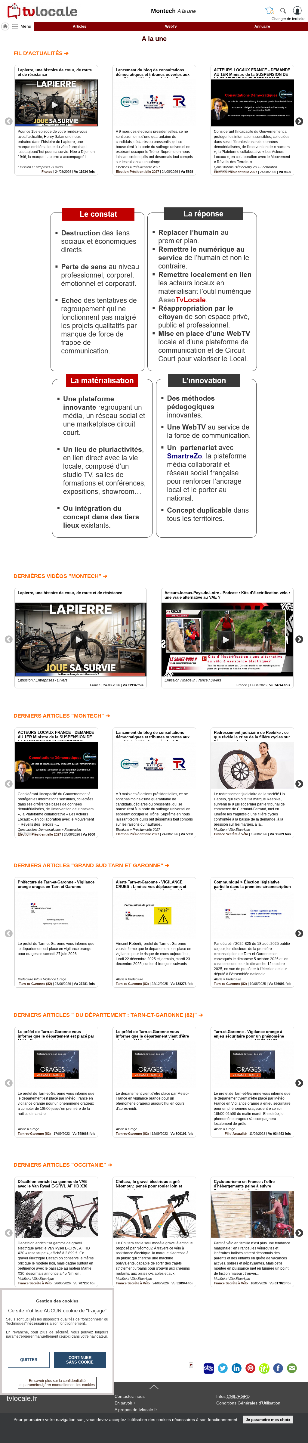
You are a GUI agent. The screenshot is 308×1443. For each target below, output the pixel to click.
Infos (233, 1396)
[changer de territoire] (269, 10)
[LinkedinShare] (236, 1368)
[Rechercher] (283, 10)
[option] (56, 120)
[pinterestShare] (250, 1368)
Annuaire (262, 26)
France (47, 171)
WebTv (171, 26)
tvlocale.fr (22, 1398)
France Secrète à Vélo (231, 834)
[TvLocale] (41, 10)
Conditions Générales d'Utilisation (248, 1403)
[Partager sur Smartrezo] (209, 1368)
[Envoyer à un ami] (292, 1368)
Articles (79, 26)
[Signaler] (195, 1368)
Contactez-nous (130, 1396)
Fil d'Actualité (236, 1133)
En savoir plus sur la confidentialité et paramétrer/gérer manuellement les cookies (57, 1383)
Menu (25, 26)
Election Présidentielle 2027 (137, 171)
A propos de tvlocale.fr (136, 1409)
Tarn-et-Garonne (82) (35, 983)
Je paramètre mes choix (268, 1419)
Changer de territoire (289, 19)
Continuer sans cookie (80, 1359)
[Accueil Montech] (5, 26)
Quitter (28, 1360)
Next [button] (299, 121)
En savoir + (125, 1403)
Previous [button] (8, 121)
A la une (154, 38)
